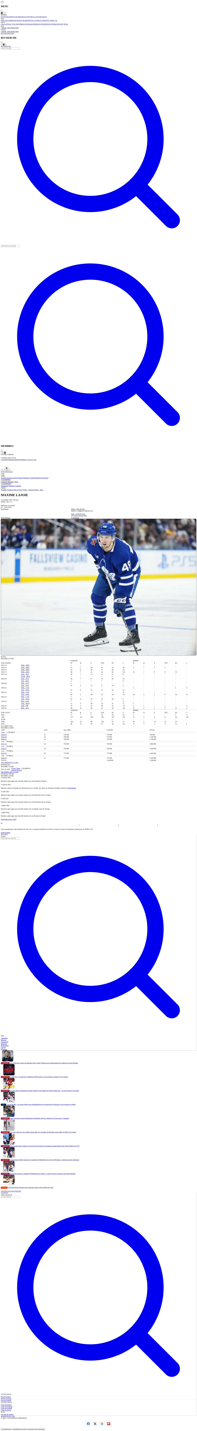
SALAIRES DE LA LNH (9, 762)
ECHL (23, 20)
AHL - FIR (24, 706)
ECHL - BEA (25, 676)
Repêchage (38, 478)
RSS (35, 1429)
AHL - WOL (25, 690)
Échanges (45, 478)
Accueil (3, 478)
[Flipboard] (109, 1424)
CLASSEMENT (6, 484)
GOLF (37, 17)
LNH (3, 476)
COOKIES (30, 1429)
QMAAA (39, 20)
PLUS (3, 488)
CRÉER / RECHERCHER (10, 28)
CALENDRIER (6, 480)
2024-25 (4, 758)
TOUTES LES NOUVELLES (11, 1191)
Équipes (20, 478)
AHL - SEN (25, 674)
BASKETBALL (21, 17)
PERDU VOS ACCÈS (28, 460)
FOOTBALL (31, 17)
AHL (6, 20)
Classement (4, 486)
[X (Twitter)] (95, 1424)
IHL (26, 20)
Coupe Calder (15, 768)
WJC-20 (54, 20)
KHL (29, 20)
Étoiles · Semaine (28, 490)
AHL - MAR (25, 703)
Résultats (11, 482)
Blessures (26, 478)
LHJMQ (10, 20)
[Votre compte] (5, 13)
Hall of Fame (18, 490)
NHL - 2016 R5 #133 (78, 514)
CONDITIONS (6, 1429)
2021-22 (4, 744)
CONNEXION (6, 460)
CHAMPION (25, 768)
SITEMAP (41, 1429)
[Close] (1, 11)
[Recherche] (3, 13)
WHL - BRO (25, 665)
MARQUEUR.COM (8, 1416)
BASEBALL (11, 17)
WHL (19, 20)
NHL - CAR (25, 688)
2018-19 (4, 735)
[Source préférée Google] (102, 1424)
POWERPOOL (46, 24)
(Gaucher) (11, 505)
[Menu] (1, 13)
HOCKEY (43, 17)
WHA (44, 20)
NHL (2, 20)
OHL (15, 20)
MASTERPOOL (35, 24)
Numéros (10, 490)
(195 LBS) (7, 507)
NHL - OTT (25, 679)
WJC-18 (49, 20)
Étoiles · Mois (38, 490)
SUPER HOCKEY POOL (59, 24)
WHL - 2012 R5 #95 (78, 509)
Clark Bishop (71, 788)
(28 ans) (15, 500)
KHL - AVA (25, 708)
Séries (16, 482)
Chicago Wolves (16, 770)
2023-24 (4, 753)
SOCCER (10, 33)
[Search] (4, 44)
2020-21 (4, 739)
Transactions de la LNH (8, 819)
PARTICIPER (5, 833)
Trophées (4, 490)
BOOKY (4, 17)
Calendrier (4, 482)
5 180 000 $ (75, 518)
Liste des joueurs (11, 478)
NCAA (33, 20)
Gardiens (18, 486)
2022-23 (4, 749)
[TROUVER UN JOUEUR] (98, 442)
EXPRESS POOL (23, 24)
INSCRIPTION (16, 460)
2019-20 (4, 737)
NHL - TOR (25, 701)
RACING (4, 33)
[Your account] (6, 44)
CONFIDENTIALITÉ (18, 1429)
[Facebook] (88, 1424)
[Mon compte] (9, 470)
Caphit (32, 478)
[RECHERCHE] (98, 244)
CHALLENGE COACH (9, 24)
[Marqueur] (98, 464)
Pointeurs (12, 486)
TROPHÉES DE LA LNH (9, 772)
